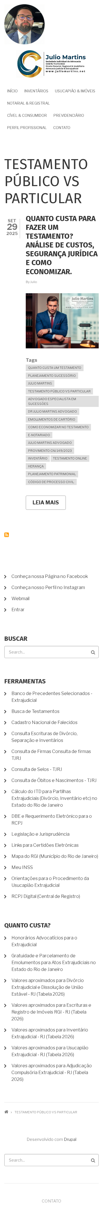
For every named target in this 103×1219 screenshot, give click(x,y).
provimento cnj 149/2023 (50, 451)
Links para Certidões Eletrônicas (45, 845)
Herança (36, 466)
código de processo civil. (51, 482)
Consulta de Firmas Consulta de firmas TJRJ (51, 755)
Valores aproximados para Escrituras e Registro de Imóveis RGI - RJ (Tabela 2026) (51, 1012)
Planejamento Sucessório (52, 376)
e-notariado (39, 435)
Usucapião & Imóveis (75, 91)
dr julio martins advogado (52, 411)
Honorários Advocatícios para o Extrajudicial (44, 941)
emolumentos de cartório (51, 419)
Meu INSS (22, 867)
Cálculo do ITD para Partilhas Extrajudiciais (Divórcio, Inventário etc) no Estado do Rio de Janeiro (54, 798)
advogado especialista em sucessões (52, 401)
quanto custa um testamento (54, 368)
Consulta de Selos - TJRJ (36, 769)
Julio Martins (40, 383)
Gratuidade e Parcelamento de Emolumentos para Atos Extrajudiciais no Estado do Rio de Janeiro (53, 962)
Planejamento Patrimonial (52, 474)
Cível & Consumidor (27, 115)
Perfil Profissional (27, 127)
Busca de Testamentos (35, 711)
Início (12, 91)
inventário (37, 458)
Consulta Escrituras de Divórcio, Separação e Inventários (44, 737)
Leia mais (49, 505)
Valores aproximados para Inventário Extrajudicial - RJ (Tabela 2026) (49, 1033)
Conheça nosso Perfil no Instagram (48, 587)
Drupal (70, 1139)
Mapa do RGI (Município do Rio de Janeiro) (54, 856)
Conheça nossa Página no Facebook (49, 576)
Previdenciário (69, 115)
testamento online (70, 458)
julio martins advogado (50, 443)
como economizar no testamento (58, 427)
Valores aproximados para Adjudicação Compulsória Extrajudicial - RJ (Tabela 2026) (51, 1072)
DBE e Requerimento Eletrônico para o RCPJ (51, 820)
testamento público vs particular (59, 391)
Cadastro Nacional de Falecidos (44, 722)
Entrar (18, 609)
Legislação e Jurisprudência (40, 834)
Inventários (36, 91)
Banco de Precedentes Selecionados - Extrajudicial (51, 697)
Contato (61, 127)
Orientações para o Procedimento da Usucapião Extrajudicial (50, 882)
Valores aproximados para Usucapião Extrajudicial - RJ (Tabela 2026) (49, 1051)
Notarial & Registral (28, 103)
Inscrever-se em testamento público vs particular (6, 534)
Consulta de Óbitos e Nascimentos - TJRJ (54, 780)
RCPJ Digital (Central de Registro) (45, 896)
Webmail (20, 598)
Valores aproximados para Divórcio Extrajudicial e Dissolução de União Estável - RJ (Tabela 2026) (47, 987)
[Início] (51, 64)
